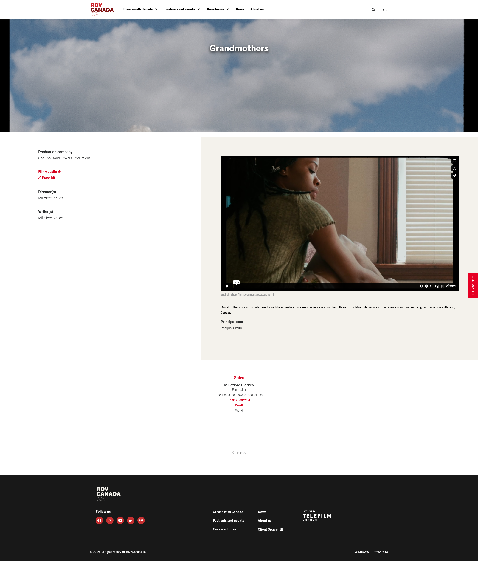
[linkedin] (130, 520)
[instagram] (110, 520)
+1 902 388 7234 (239, 400)
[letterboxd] (141, 520)
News (240, 9)
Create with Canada (141, 8)
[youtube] (120, 520)
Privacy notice (380, 552)
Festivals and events (183, 8)
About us (257, 9)
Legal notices (362, 552)
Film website (49, 171)
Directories (219, 8)
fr (385, 9)
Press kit (46, 177)
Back (241, 453)
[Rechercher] (373, 10)
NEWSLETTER (473, 283)
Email (239, 405)
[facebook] (99, 520)
